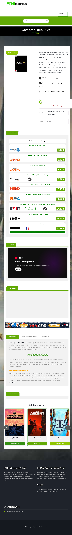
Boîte (23, 133)
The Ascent (37, 438)
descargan (12, 133)
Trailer (11, 244)
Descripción (13, 336)
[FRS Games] (16, 4)
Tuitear (47, 121)
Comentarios (46, 336)
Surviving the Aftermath (14, 438)
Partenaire (12, 288)
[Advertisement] (37, 304)
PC (33, 33)
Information (13, 394)
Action (37, 33)
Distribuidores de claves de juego (14, 511)
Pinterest (50, 121)
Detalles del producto (29, 336)
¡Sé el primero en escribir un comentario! (56, 113)
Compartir (45, 121)
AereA (60, 438)
